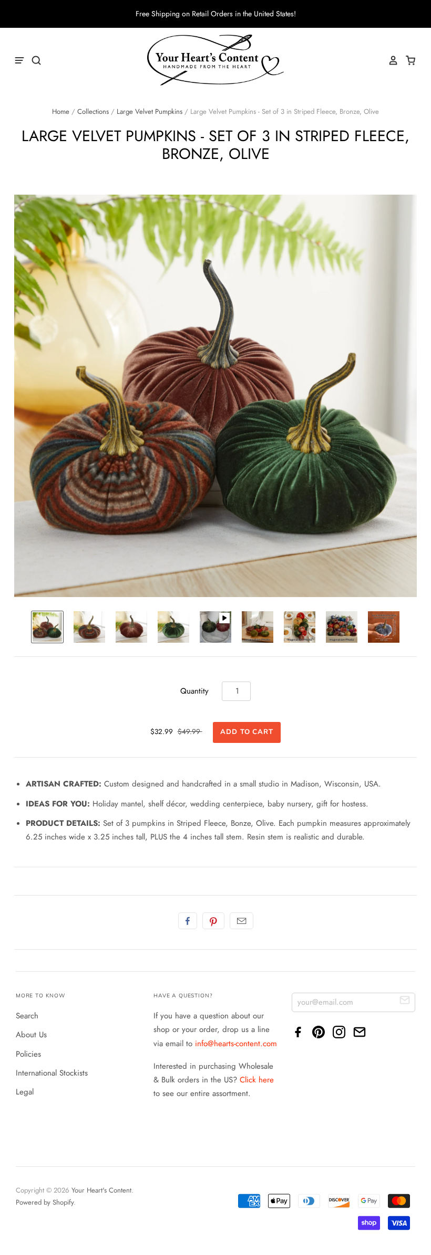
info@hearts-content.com (236, 1043)
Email (241, 920)
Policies (28, 1054)
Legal (25, 1092)
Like (187, 920)
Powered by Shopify (45, 1202)
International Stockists (52, 1073)
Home (60, 111)
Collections (93, 111)
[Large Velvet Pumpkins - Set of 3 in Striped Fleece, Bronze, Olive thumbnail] (47, 627)
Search (27, 1016)
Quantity (194, 691)
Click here (257, 1080)
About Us (31, 1034)
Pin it (213, 920)
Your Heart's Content (101, 1190)
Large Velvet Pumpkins (149, 111)
